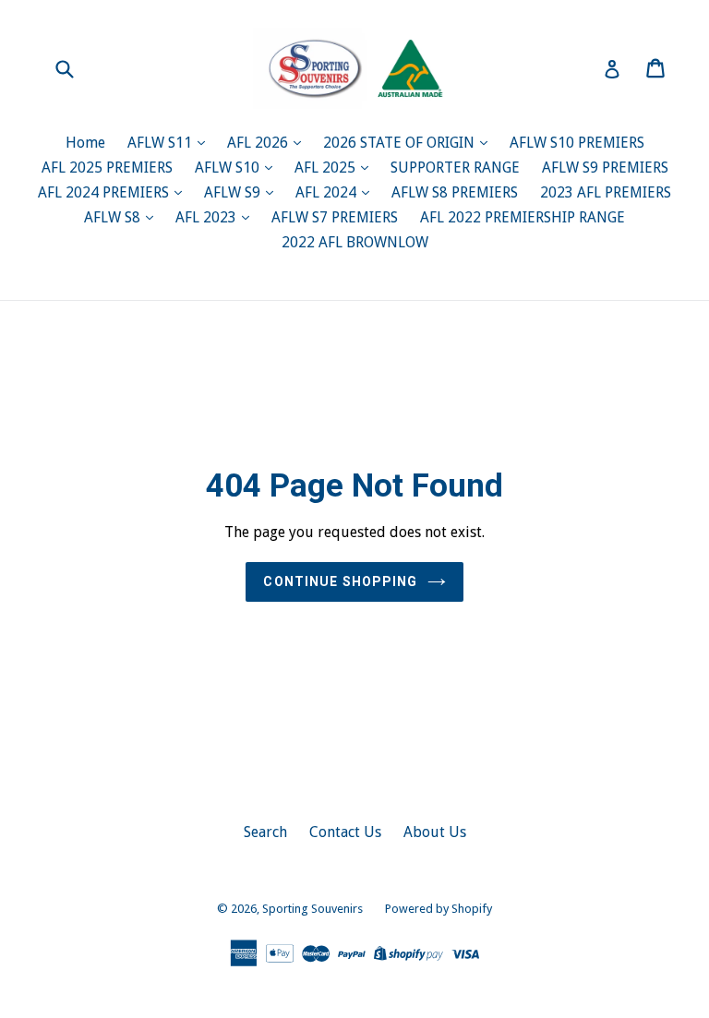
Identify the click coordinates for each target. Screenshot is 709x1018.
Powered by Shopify (438, 909)
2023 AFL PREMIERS (605, 192)
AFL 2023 (207, 217)
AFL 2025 (326, 167)
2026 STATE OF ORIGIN (400, 142)
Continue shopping (340, 581)
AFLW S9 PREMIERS (605, 167)
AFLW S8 (114, 217)
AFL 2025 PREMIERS (107, 167)
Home (85, 142)
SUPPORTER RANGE (455, 167)
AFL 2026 (259, 142)
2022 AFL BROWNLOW (355, 242)
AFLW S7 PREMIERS (334, 217)
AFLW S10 (229, 167)
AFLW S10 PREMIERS (577, 142)
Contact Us (345, 832)
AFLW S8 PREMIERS (454, 192)
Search (265, 832)
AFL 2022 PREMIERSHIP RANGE (522, 217)
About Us (434, 832)
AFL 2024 (327, 192)
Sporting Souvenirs (312, 909)
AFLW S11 (161, 142)
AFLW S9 (234, 192)
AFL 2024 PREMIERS (105, 192)
